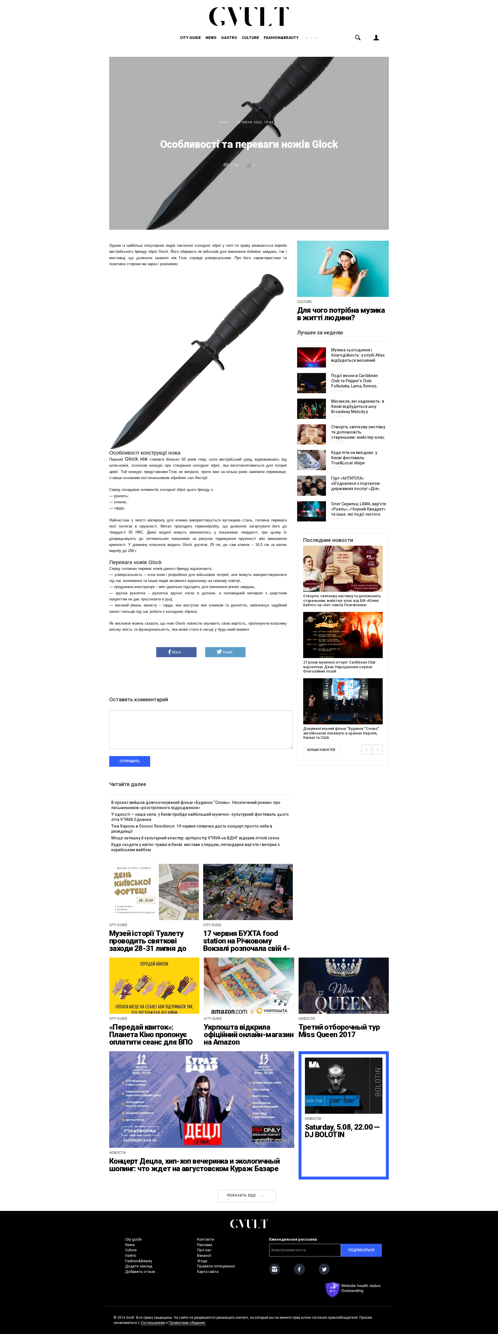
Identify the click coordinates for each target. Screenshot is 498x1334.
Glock (155, 562)
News (210, 37)
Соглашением (153, 1322)
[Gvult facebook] (299, 1269)
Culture (250, 37)
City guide (190, 37)
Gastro (229, 37)
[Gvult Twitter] (324, 1269)
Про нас (204, 1250)
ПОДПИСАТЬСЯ (361, 1250)
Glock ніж (136, 459)
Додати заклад (138, 1266)
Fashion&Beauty (281, 37)
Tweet (228, 652)
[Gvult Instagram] (274, 1269)
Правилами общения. (187, 1322)
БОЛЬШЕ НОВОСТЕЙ (321, 749)
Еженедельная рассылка (293, 1239)
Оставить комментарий (138, 699)
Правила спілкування (216, 1266)
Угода (202, 1261)
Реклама (204, 1245)
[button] (366, 750)
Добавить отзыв (140, 1271)
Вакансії (204, 1255)
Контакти (205, 1239)
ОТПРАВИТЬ (130, 761)
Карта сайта (207, 1271)
